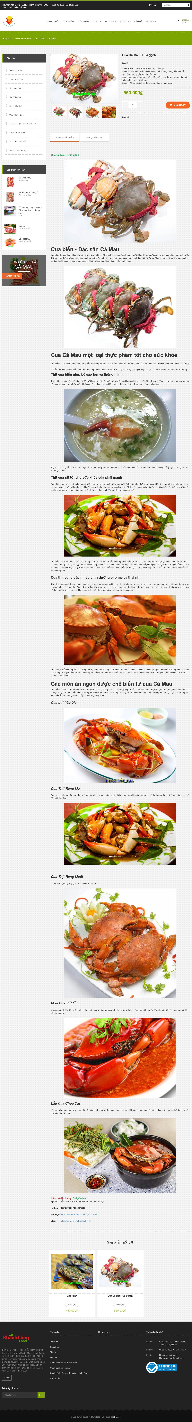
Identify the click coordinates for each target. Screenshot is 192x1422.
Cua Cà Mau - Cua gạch (120, 1295)
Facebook (151, 21)
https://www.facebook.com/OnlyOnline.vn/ (79, 1214)
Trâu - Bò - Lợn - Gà (17, 141)
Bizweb (117, 1417)
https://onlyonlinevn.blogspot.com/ (76, 1220)
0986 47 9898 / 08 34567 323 (65, 4)
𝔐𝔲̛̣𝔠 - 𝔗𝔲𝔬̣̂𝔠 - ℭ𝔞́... (16, 114)
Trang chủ (54, 1342)
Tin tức (98, 21)
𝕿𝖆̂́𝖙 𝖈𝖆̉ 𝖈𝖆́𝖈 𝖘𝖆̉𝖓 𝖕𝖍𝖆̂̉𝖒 (23, 38)
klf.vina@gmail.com (168, 1355)
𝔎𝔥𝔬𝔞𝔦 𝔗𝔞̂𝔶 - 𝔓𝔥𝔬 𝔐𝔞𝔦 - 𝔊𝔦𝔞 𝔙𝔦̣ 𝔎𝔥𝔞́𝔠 (23, 123)
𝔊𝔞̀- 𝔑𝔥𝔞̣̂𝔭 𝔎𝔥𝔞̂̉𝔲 (15, 97)
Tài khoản (153, 5)
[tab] (64, 137)
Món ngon (110, 21)
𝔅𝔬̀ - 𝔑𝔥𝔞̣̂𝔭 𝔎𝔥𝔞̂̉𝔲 (15, 70)
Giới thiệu (68, 21)
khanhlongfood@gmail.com (14, 7)
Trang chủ (52, 21)
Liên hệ (138, 21)
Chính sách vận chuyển (60, 1368)
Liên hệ (53, 1357)
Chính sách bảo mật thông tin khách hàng (68, 1373)
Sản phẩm (84, 21)
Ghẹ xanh (72, 1295)
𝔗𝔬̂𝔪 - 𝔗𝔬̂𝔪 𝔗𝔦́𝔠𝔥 (15, 106)
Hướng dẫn (55, 1378)
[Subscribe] (41, 1395)
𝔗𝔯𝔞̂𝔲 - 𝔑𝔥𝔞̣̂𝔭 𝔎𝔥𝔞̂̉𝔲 (16, 79)
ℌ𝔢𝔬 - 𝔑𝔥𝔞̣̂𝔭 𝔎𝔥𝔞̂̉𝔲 (15, 88)
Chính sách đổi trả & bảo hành (63, 1362)
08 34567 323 (179, 1350)
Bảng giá (124, 21)
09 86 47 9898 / (166, 1350)
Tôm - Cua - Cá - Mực (18, 150)
